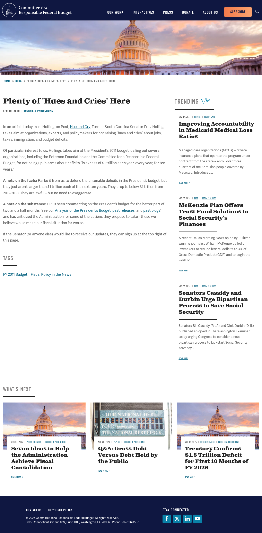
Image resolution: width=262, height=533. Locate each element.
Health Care (209, 117)
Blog (18, 81)
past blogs (151, 210)
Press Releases (34, 442)
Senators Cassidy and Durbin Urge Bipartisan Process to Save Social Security (213, 303)
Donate (188, 12)
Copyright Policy (60, 510)
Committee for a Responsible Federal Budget (37, 10)
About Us (210, 12)
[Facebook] (167, 519)
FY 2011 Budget (15, 274)
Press (168, 12)
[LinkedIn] (187, 519)
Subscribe (238, 12)
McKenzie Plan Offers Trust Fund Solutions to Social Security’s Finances (213, 215)
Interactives (143, 12)
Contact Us (34, 510)
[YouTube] (197, 519)
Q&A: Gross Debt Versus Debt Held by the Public (128, 455)
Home (7, 81)
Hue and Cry (80, 126)
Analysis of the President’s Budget (83, 210)
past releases (123, 210)
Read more (184, 183)
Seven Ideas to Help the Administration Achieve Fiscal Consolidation (40, 458)
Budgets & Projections (38, 111)
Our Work (115, 12)
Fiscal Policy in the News (51, 274)
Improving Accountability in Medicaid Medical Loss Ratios (216, 130)
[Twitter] (177, 519)
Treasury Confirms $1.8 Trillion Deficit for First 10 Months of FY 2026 (216, 458)
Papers (197, 117)
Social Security (209, 198)
